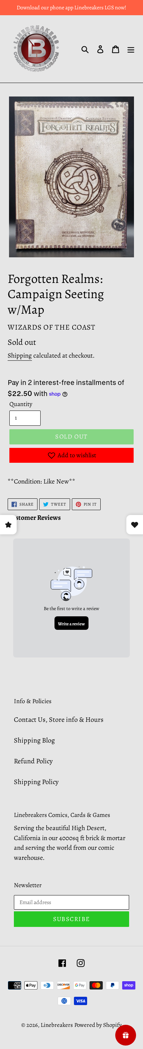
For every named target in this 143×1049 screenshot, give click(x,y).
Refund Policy (33, 761)
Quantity (20, 404)
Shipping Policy (36, 781)
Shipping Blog (34, 740)
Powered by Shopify (98, 1025)
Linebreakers (57, 1025)
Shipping (20, 355)
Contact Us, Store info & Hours (58, 719)
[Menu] (130, 49)
